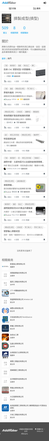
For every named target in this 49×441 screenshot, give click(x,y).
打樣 (6, 66)
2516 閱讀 (25, 174)
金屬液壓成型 (21, 181)
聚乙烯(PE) (30, 89)
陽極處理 (36, 112)
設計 (6, 135)
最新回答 (17, 76)
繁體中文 (40, 429)
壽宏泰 (14, 192)
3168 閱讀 (25, 104)
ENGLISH (40, 431)
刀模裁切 (36, 158)
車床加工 (26, 66)
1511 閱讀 (25, 127)
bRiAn (14, 99)
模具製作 (13, 66)
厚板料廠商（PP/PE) (13, 92)
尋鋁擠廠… (8, 185)
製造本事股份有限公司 (26, 430)
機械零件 (36, 135)
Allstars (24, 433)
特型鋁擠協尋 (10, 138)
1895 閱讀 (25, 197)
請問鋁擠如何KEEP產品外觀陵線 (18, 208)
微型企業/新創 (14, 135)
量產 (19, 66)
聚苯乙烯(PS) (38, 227)
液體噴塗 (28, 112)
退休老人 (10, 122)
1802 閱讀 (25, 151)
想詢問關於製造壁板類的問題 (17, 115)
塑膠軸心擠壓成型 (12, 231)
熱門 (9, 58)
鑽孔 (33, 66)
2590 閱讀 (25, 220)
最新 (4, 58)
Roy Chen (15, 215)
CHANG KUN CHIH (14, 168)
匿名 (8, 145)
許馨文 (9, 76)
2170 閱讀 (25, 239)
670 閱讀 (25, 81)
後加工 (20, 204)
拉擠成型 (19, 112)
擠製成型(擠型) (20, 89)
